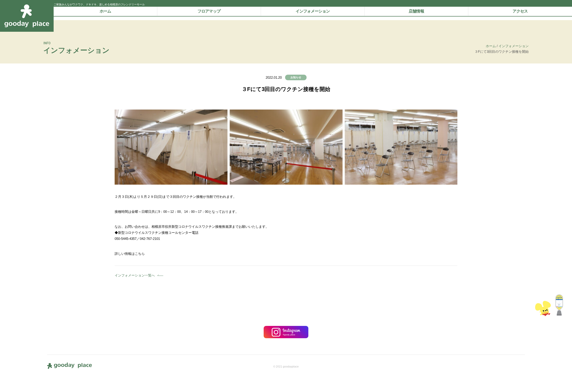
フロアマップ (209, 11)
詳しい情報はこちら (130, 253)
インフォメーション (313, 11)
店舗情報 (416, 11)
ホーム (105, 11)
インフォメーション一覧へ (135, 275)
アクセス (520, 11)
